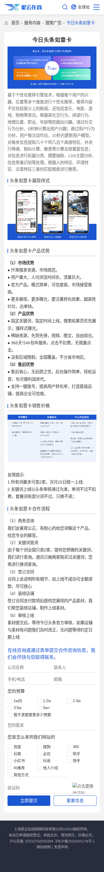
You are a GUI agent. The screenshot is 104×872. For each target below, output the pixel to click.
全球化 (84, 7)
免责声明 (61, 847)
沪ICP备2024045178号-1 (75, 841)
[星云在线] (23, 7)
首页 (15, 23)
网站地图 (44, 847)
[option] (52, 68)
